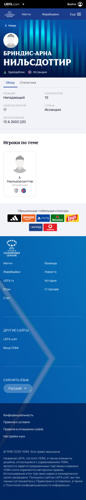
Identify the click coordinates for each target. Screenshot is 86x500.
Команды (51, 263)
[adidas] (14, 218)
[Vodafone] (50, 227)
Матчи (7, 263)
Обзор (10, 82)
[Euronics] (36, 227)
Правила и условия (16, 422)
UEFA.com (10, 339)
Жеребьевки (11, 272)
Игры (6, 289)
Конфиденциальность (18, 415)
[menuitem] (28, 14)
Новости (51, 272)
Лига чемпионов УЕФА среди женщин (9, 14)
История (51, 280)
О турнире (52, 289)
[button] (74, 14)
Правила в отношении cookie (23, 429)
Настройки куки (14, 436)
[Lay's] (72, 218)
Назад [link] (12, 25)
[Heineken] (57, 218)
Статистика (28, 82)
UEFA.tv (8, 280)
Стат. (7, 298)
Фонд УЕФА (11, 348)
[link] (26, 14)
